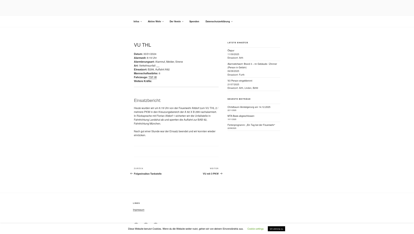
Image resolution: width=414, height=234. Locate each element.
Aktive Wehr (154, 21)
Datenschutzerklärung (218, 21)
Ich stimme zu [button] (276, 228)
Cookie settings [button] (255, 228)
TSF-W (152, 77)
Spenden (194, 21)
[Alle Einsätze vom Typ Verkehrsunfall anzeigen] (157, 65)
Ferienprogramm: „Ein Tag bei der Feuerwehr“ (251, 124)
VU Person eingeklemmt (240, 80)
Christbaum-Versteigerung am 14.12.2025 (249, 107)
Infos (136, 21)
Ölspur (231, 50)
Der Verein (175, 21)
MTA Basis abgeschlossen (241, 115)
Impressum (138, 209)
